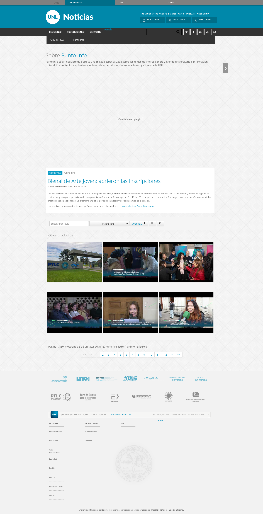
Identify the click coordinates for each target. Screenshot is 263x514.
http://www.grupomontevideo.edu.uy (166, 396)
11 (158, 354)
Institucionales (55, 431)
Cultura (52, 495)
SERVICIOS (95, 31)
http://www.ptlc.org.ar (59, 396)
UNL (56, 2)
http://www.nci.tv (106, 378)
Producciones (75, 31)
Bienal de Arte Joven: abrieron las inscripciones (104, 181)
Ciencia (52, 477)
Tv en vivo (153, 20)
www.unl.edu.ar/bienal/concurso (137, 206)
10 (150, 354)
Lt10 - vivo (179, 20)
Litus (171, 2)
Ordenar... (137, 223)
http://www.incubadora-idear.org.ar (140, 396)
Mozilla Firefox (158, 509)
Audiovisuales (91, 431)
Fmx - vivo (205, 20)
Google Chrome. (176, 509)
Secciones (55, 31)
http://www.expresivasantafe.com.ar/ (113, 396)
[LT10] (225, 68)
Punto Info (78, 39)
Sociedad (53, 459)
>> (178, 354)
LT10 (121, 2)
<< (84, 354)
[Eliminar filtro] (160, 223)
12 (165, 354)
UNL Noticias (76, 17)
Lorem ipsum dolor (59, 378)
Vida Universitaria (54, 451)
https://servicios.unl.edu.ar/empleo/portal (201, 378)
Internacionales (56, 486)
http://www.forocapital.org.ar (86, 396)
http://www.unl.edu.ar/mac (153, 378)
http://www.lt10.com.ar (83, 378)
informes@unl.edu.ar (120, 414)
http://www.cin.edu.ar (193, 396)
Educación (53, 440)
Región (52, 468)
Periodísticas (57, 39)
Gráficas (88, 440)
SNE (122, 423)
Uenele (108, 29)
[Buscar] (152, 223)
